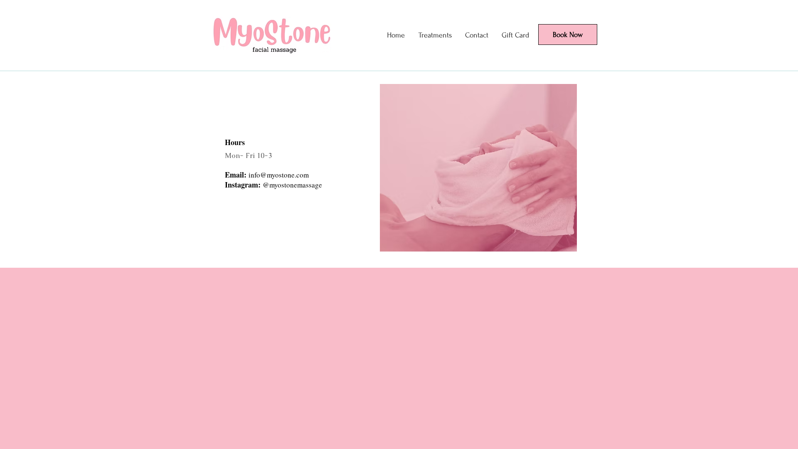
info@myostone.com (279, 175)
